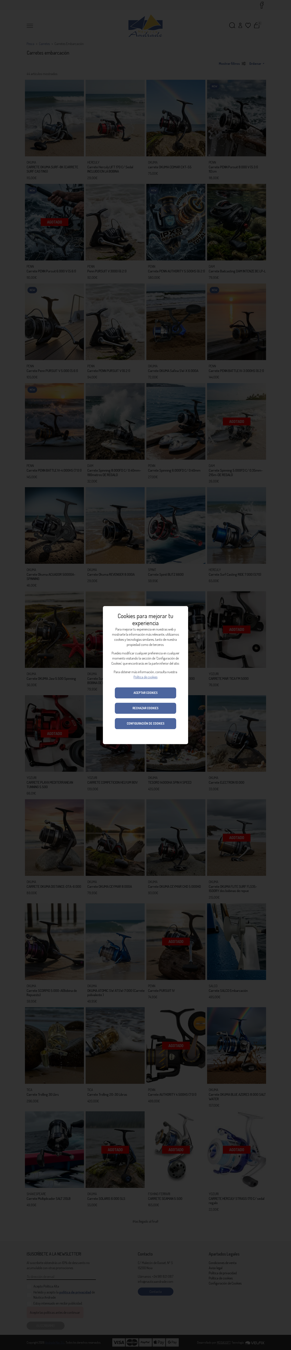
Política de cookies (145, 677)
